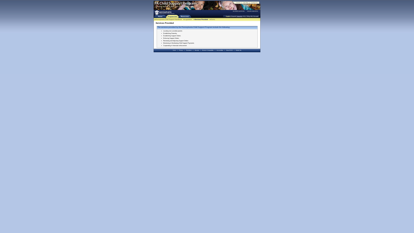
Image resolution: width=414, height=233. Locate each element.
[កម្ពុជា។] (239, 16)
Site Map (245, 2)
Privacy (181, 50)
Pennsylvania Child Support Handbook (169, 19)
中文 (244, 16)
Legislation (188, 19)
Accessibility (220, 50)
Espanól (233, 16)
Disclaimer (189, 50)
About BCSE (229, 50)
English (228, 16)
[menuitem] (239, 11)
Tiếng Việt (249, 16)
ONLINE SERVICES (252, 11)
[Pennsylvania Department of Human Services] (164, 12)
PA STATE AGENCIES (239, 11)
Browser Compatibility (207, 50)
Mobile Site (238, 50)
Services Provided (201, 19)
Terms (213, 19)
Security (197, 50)
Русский (255, 16)
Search (238, 2)
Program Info (172, 16)
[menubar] (239, 11)
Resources (185, 16)
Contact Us (254, 2)
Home (160, 16)
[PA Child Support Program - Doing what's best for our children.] (175, 4)
